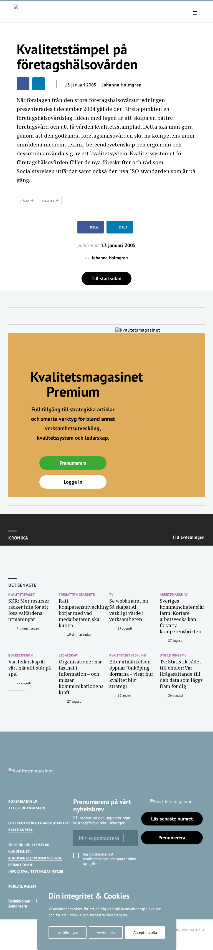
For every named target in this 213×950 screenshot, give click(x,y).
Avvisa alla (106, 932)
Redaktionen (19, 901)
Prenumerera (73, 463)
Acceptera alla (145, 932)
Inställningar (67, 932)
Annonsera (17, 906)
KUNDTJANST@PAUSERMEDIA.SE (35, 858)
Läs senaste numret (172, 818)
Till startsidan (106, 278)
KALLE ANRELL (20, 829)
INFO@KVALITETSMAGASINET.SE (35, 871)
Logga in (73, 482)
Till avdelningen (189, 537)
